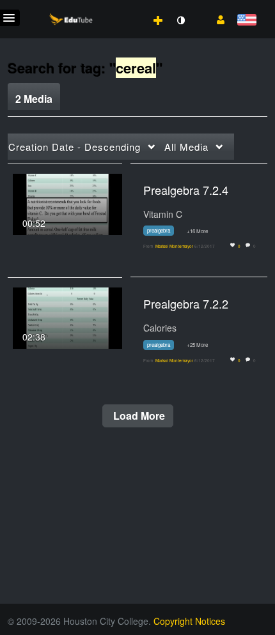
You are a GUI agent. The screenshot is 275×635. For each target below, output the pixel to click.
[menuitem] (130, 7)
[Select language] (246, 21)
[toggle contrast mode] (180, 20)
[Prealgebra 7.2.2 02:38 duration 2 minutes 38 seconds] (67, 316)
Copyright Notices (189, 621)
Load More (138, 415)
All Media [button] (186, 146)
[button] (216, 18)
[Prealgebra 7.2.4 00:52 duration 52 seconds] (67, 202)
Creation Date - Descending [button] (74, 146)
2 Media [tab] (33, 98)
